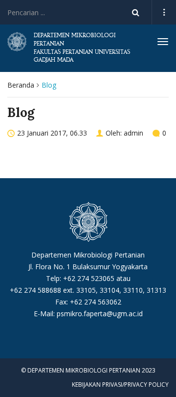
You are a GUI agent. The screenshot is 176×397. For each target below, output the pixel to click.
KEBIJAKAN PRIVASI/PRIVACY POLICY (120, 384)
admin (133, 133)
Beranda (20, 85)
